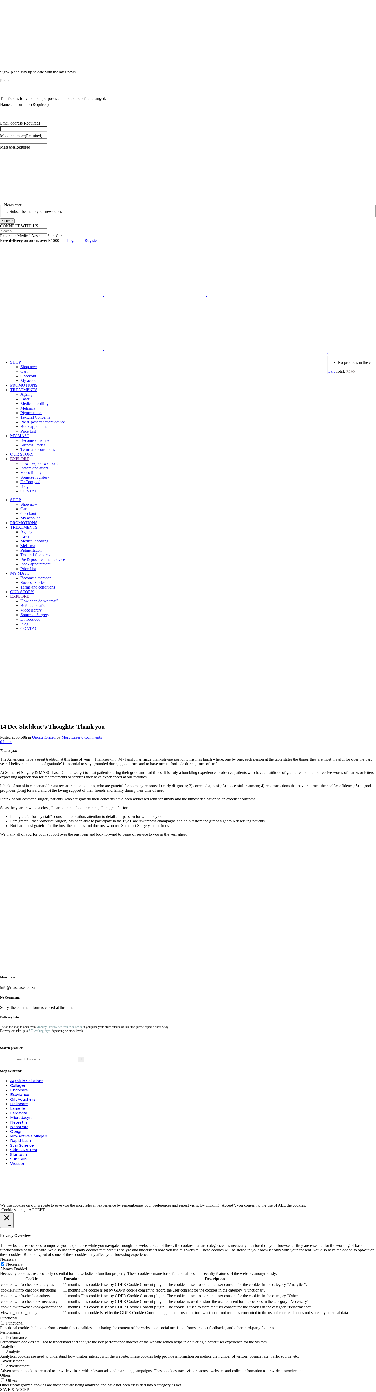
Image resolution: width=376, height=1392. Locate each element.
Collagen (18, 1085)
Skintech (18, 1154)
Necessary (14, 1264)
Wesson (17, 1163)
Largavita (18, 1113)
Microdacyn (21, 1117)
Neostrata (19, 1127)
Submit (7, 221)
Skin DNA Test (23, 1150)
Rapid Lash (20, 1140)
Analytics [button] (7, 1346)
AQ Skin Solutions (26, 1081)
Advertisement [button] (12, 1361)
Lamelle (17, 1108)
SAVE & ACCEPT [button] (15, 1389)
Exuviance (19, 1094)
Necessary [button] (8, 1259)
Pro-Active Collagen (28, 1136)
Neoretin (18, 1122)
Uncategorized (44, 737)
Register (91, 240)
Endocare (19, 1090)
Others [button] (5, 1375)
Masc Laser (71, 737)
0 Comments (91, 737)
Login (72, 240)
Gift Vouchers (22, 1099)
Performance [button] (10, 1332)
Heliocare (19, 1104)
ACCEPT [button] (37, 1210)
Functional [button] (8, 1318)
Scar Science (22, 1145)
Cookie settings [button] (13, 1210)
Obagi (15, 1131)
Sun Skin (18, 1159)
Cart (332, 371)
